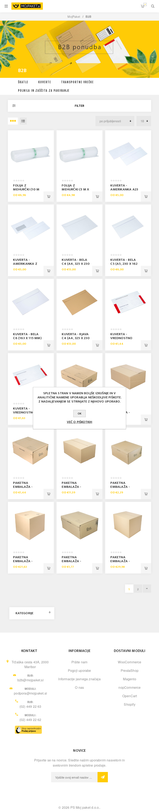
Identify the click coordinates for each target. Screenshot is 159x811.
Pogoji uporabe (79, 670)
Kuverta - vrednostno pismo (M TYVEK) (124, 338)
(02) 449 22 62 (30, 719)
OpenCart (129, 695)
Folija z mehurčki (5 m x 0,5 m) (75, 189)
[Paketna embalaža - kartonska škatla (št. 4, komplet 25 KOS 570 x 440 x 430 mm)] (128, 524)
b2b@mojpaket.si (30, 680)
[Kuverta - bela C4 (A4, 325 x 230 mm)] (79, 227)
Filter (79, 106)
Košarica (145, 4)
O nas (79, 687)
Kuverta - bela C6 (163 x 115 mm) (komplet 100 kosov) (27, 340)
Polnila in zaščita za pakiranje (44, 90)
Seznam (23, 121)
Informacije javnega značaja (79, 679)
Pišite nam (79, 662)
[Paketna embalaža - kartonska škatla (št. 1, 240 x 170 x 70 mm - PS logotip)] (79, 376)
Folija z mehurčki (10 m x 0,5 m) (26, 189)
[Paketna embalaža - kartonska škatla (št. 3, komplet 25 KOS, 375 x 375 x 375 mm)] (31, 524)
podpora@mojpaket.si (30, 693)
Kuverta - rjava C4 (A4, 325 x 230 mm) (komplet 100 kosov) (75, 340)
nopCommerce (129, 687)
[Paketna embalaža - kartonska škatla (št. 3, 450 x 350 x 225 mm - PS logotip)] (128, 450)
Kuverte (44, 82)
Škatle (23, 82)
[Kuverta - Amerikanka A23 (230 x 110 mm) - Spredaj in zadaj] (128, 153)
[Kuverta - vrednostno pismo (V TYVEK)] (31, 376)
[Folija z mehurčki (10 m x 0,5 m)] (31, 153)
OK (79, 413)
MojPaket (73, 16)
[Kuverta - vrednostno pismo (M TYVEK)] (128, 301)
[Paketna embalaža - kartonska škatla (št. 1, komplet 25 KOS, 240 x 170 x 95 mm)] (128, 376)
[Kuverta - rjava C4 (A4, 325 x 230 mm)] (79, 301)
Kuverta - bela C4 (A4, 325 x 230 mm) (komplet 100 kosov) (75, 265)
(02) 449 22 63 (30, 706)
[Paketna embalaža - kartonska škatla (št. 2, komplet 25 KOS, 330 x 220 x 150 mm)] (79, 450)
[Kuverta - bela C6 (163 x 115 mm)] (31, 301)
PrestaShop (130, 670)
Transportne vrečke (77, 82)
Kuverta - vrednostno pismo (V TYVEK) (26, 412)
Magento (129, 679)
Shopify (129, 704)
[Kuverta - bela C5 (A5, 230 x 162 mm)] (128, 227)
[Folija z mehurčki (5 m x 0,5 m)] (79, 153)
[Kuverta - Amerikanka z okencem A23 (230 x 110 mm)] (31, 227)
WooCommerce (129, 662)
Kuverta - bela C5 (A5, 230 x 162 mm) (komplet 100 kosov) (123, 265)
